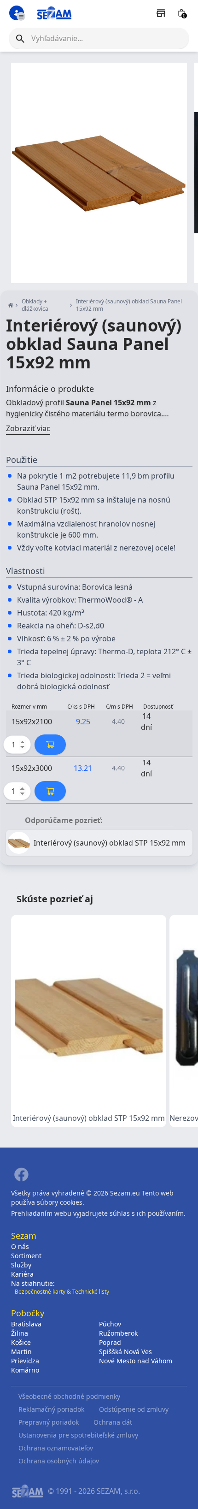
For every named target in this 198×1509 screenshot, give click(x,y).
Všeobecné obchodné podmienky (69, 1396)
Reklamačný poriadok (51, 1409)
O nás (20, 1246)
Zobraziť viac (28, 428)
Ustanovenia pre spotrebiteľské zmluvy (78, 1435)
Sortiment (26, 1255)
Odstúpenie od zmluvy (134, 1409)
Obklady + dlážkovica (35, 305)
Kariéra (22, 1274)
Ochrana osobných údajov (58, 1460)
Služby (21, 1264)
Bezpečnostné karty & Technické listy (62, 1292)
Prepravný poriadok (48, 1422)
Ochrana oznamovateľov (55, 1448)
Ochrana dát (112, 1422)
